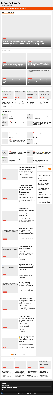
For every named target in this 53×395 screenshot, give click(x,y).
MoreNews (30, 393)
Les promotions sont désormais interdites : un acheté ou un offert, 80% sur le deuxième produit (30, 123)
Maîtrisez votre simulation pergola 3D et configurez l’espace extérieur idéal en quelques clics (14, 81)
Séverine (4, 45)
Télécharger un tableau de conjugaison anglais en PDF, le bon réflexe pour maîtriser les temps (10, 305)
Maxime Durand (5, 83)
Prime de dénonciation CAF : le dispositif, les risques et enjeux (30, 116)
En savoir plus (23, 181)
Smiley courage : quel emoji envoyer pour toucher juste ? (5, 160)
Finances (10, 121)
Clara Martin (30, 83)
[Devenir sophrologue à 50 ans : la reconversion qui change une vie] (32, 95)
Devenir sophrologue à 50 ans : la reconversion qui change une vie (32, 101)
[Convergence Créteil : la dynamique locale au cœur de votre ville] (45, 95)
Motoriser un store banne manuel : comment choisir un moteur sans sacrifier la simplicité (23, 42)
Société (17, 8)
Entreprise (29, 78)
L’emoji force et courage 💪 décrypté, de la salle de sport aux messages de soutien (30, 153)
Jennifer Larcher (11, 3)
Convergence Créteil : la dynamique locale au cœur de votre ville (44, 101)
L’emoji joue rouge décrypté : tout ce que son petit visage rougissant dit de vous (10, 324)
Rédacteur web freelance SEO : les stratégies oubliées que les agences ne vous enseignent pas (38, 81)
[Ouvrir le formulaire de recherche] (51, 9)
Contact (3, 389)
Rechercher (41, 166)
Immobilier (30, 61)
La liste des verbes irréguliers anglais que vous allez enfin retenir (10, 288)
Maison (4, 38)
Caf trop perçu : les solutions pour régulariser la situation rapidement (5, 116)
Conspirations (10, 8)
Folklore (3, 8)
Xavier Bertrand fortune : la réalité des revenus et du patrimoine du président (5, 123)
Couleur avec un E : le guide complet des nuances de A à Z (30, 141)
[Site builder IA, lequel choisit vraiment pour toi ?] (20, 95)
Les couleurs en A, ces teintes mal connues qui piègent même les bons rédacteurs (5, 153)
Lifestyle (10, 151)
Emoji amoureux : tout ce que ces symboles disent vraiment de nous (30, 160)
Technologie (23, 8)
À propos (4, 383)
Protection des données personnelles (9, 387)
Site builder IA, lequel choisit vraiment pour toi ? (20, 101)
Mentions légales (5, 385)
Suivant (24, 354)
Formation (4, 309)
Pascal (29, 67)
